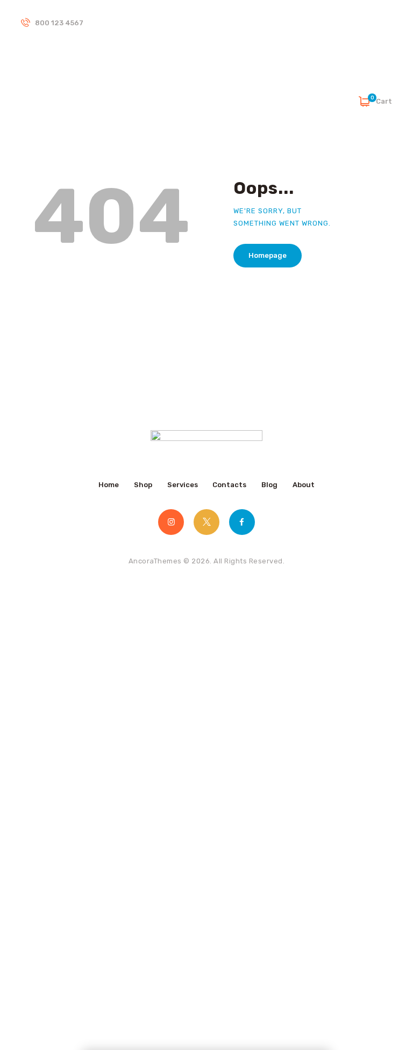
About (304, 485)
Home (108, 485)
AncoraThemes (155, 561)
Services (182, 485)
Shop (143, 485)
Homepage (267, 255)
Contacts (229, 485)
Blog (269, 485)
